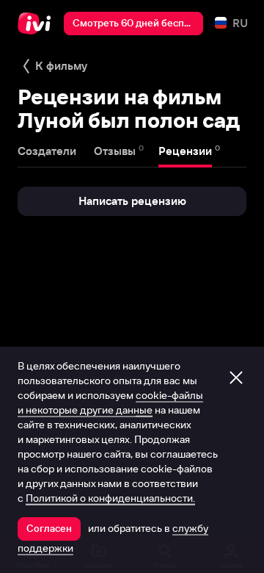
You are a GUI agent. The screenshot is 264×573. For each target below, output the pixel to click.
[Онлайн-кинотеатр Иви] (38, 23)
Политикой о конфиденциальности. (110, 498)
